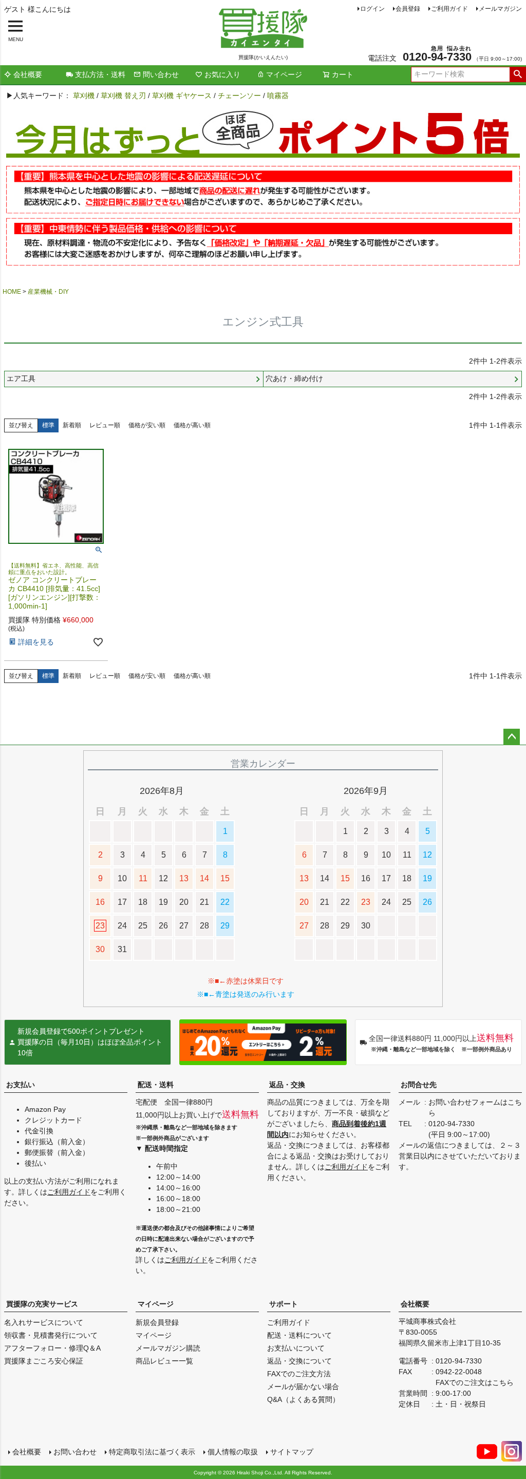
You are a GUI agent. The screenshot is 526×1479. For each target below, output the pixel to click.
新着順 (72, 425)
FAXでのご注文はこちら (475, 1382)
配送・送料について (299, 1335)
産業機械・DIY (48, 291)
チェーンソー (239, 95)
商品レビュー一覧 (164, 1361)
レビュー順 (104, 425)
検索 (517, 74)
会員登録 (408, 8)
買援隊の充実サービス (42, 1304)
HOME (12, 291)
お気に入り (222, 74)
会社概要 (27, 74)
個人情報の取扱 (233, 1452)
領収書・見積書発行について (51, 1335)
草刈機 (84, 95)
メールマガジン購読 (168, 1348)
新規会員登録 (157, 1322)
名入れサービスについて (43, 1322)
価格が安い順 (146, 425)
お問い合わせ (75, 1452)
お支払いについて (296, 1348)
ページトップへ (511, 737)
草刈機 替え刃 (123, 95)
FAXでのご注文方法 (299, 1374)
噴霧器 (278, 95)
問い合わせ (161, 74)
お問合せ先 (419, 1084)
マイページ (284, 74)
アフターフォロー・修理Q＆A (52, 1348)
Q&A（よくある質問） (303, 1399)
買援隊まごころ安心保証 (43, 1361)
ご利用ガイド (449, 8)
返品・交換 (287, 1084)
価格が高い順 (192, 425)
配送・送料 (156, 1084)
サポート (283, 1304)
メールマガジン (500, 8)
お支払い (20, 1084)
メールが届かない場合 (303, 1386)
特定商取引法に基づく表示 (152, 1452)
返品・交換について (299, 1361)
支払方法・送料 (100, 74)
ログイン (372, 8)
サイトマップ (291, 1452)
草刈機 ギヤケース (182, 95)
